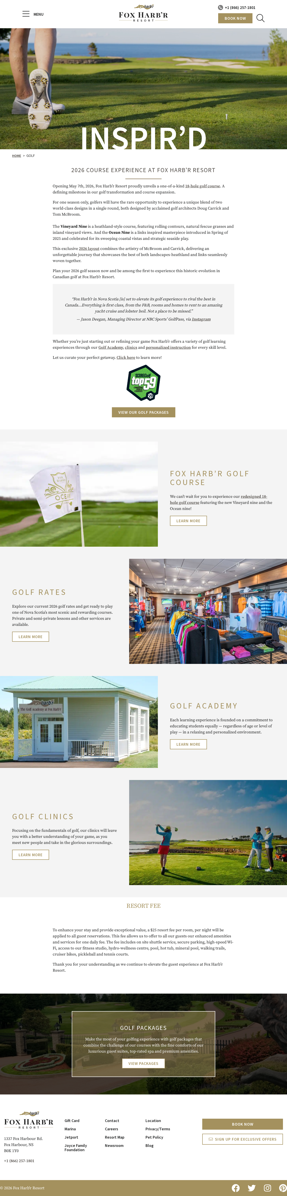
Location (153, 1120)
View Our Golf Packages (143, 412)
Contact (112, 1120)
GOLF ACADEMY (204, 706)
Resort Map (114, 1137)
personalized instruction (168, 347)
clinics (131, 347)
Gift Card (72, 1120)
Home (16, 155)
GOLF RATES (39, 592)
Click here (126, 357)
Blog (150, 1145)
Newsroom (114, 1145)
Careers (111, 1128)
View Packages (143, 1063)
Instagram (201, 319)
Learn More (188, 520)
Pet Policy (154, 1137)
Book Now (235, 18)
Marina (70, 1128)
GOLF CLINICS (43, 816)
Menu (38, 14)
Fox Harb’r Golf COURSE (210, 478)
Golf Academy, (111, 347)
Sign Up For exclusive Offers (246, 1139)
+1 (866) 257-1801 (240, 7)
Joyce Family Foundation (76, 1147)
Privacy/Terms (158, 1128)
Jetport (71, 1137)
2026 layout (89, 248)
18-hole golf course (202, 186)
